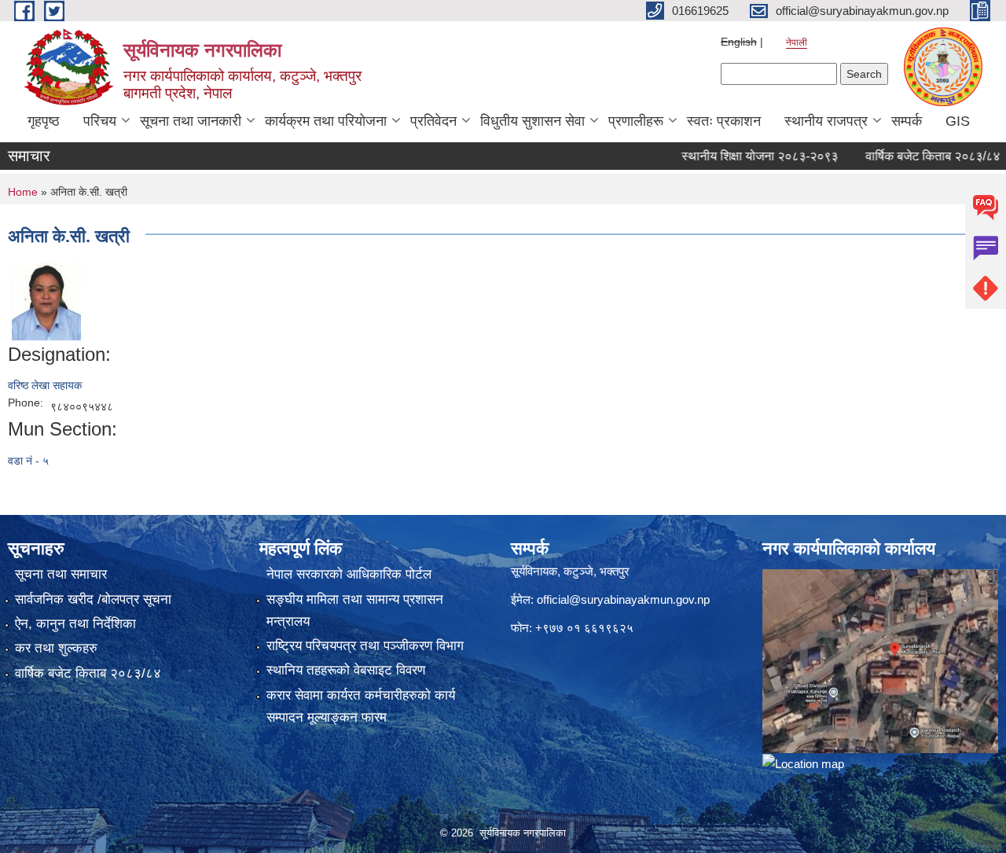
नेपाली (796, 42)
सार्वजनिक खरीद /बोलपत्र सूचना (93, 599)
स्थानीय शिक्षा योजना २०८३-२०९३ (742, 156)
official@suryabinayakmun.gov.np (623, 599)
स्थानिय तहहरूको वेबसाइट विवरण (345, 670)
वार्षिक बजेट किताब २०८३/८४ (915, 156)
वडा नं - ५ (28, 460)
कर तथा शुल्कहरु (56, 648)
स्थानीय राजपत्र (826, 121)
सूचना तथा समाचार (61, 574)
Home (23, 192)
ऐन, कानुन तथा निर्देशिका (75, 623)
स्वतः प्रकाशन (724, 121)
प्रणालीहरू (635, 121)
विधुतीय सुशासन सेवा (532, 121)
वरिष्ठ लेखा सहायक (45, 385)
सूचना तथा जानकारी (190, 121)
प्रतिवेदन (433, 121)
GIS (957, 121)
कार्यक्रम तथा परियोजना (326, 121)
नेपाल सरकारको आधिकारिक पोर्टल (348, 574)
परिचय (99, 121)
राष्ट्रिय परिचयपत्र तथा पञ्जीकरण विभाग (365, 645)
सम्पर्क (906, 121)
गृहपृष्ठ (44, 121)
